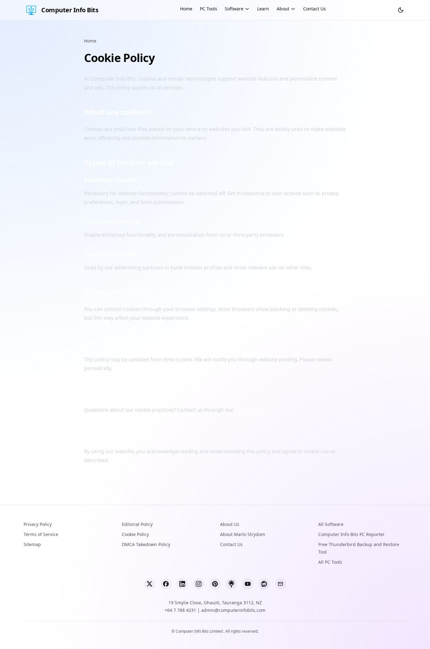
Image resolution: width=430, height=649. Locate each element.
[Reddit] (264, 584)
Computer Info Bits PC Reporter (351, 534)
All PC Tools (330, 562)
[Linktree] (231, 584)
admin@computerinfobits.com (233, 610)
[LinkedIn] (182, 584)
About (283, 9)
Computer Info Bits (69, 10)
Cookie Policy (135, 534)
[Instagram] (198, 584)
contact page (250, 409)
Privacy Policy (38, 524)
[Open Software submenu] (247, 8)
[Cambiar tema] (400, 10)
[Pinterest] (215, 584)
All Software (330, 524)
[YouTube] (247, 584)
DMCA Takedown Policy (146, 544)
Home (186, 9)
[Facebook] (166, 584)
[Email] (280, 584)
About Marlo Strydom (242, 534)
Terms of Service (41, 534)
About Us (229, 524)
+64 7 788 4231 (180, 610)
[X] (149, 584)
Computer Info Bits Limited (199, 631)
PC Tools (208, 9)
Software (234, 9)
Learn (263, 9)
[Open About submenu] (293, 8)
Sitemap (32, 544)
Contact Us (314, 9)
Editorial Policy (137, 524)
